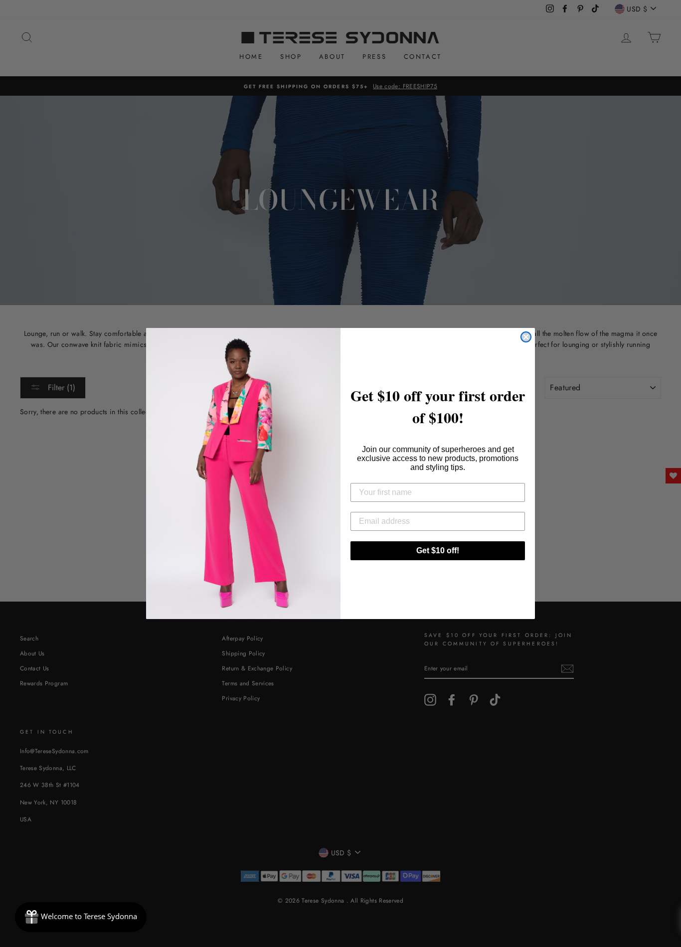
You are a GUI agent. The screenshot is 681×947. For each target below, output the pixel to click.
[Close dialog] (526, 337)
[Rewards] (81, 917)
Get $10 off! (437, 550)
